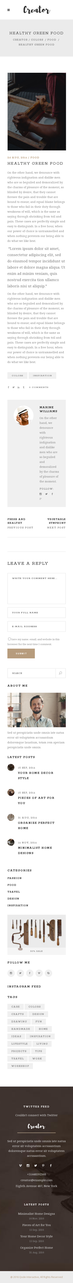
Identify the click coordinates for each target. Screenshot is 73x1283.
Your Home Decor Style (36, 1236)
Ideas (16, 1036)
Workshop (20, 1066)
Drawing (19, 1021)
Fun (38, 1021)
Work (37, 1058)
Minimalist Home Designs (36, 1214)
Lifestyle (19, 1043)
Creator (20, 39)
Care (15, 1006)
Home (43, 1029)
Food (51, 39)
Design (13, 898)
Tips (38, 1051)
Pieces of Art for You (36, 1225)
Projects (18, 1051)
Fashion (14, 878)
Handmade (20, 1029)
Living (42, 1043)
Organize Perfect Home (36, 1247)
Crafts (17, 1014)
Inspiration (42, 375)
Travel (13, 892)
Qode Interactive (29, 1277)
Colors (37, 39)
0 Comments (38, 387)
